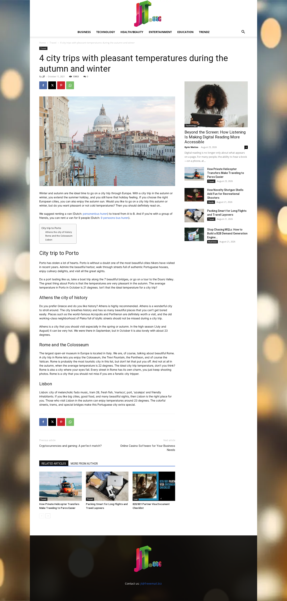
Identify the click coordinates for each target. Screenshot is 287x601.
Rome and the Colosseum (58, 235)
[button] (243, 32)
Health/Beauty (131, 32)
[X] (52, 85)
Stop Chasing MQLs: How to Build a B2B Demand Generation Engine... (227, 233)
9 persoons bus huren (114, 217)
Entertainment (160, 32)
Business (84, 32)
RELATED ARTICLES (54, 463)
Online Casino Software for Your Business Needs (147, 448)
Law (135, 499)
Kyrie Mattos (191, 147)
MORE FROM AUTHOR (84, 463)
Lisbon (48, 239)
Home (42, 42)
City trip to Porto (51, 228)
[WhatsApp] (70, 85)
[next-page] (47, 515)
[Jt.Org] (143, 13)
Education (185, 32)
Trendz (204, 32)
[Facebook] (43, 85)
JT (44, 76)
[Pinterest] (61, 85)
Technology (105, 32)
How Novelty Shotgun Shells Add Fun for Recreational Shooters (225, 193)
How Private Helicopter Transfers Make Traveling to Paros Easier (225, 172)
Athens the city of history (58, 232)
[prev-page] (41, 515)
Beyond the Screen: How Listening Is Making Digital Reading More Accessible (215, 137)
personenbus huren (95, 213)
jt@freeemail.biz (151, 583)
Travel (53, 42)
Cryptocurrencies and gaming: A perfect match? (70, 446)
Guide (211, 202)
